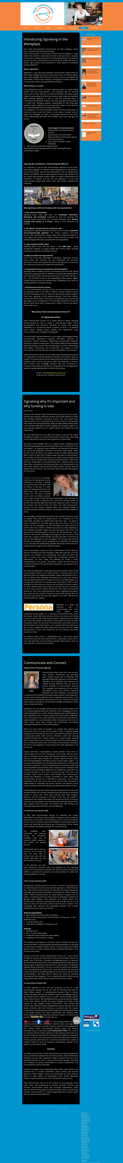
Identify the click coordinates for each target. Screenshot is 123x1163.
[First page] (36, 1107)
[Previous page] (40, 1107)
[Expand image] (33, 196)
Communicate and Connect (45, 662)
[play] (100, 23)
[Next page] (61, 1107)
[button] (92, 13)
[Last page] (65, 1107)
